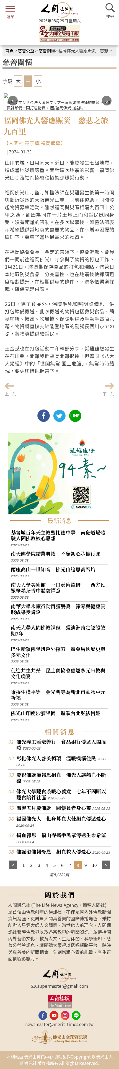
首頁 (9, 50)
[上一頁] (13, 865)
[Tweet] (59, 419)
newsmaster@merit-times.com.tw (59, 1024)
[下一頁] (106, 865)
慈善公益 (26, 50)
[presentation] (13, 100)
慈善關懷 (46, 50)
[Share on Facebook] (43, 419)
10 (94, 865)
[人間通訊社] (59, 10)
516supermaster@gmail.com (59, 986)
